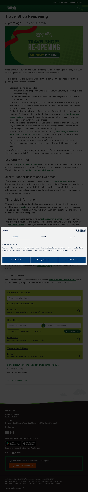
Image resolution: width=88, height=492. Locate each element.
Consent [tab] (15, 237)
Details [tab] (44, 237)
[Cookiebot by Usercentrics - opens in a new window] (76, 230)
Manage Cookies (43, 260)
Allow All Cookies (72, 260)
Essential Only (16, 260)
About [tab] (72, 237)
